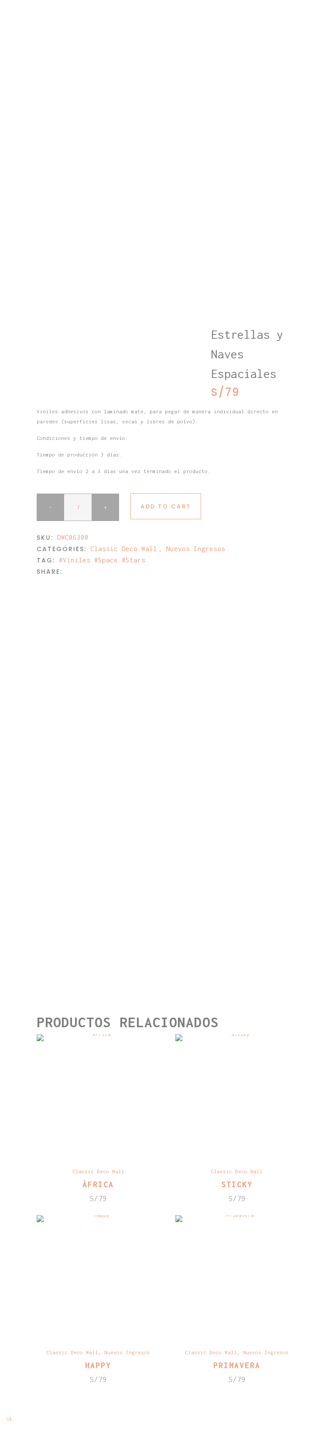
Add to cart (165, 506)
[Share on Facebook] (68, 571)
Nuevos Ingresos (195, 548)
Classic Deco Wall (123, 548)
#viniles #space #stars (102, 560)
